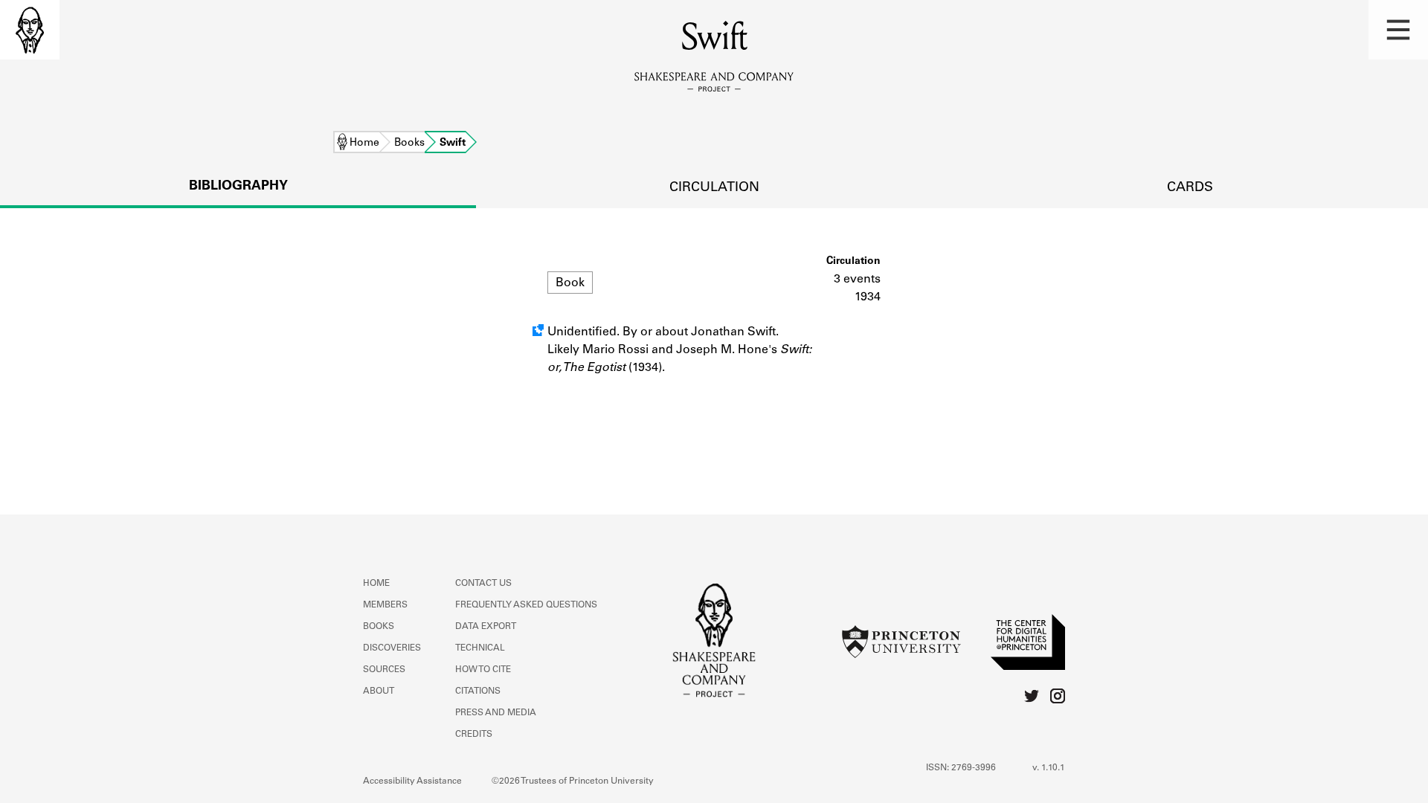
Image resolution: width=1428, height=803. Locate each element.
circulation (714, 188)
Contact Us (483, 583)
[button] (1398, 29)
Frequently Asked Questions (526, 605)
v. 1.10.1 (1048, 768)
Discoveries (392, 648)
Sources (384, 669)
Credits (473, 734)
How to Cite (483, 669)
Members (385, 605)
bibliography (238, 186)
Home (364, 143)
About (378, 691)
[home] (30, 29)
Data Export (485, 626)
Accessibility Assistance (412, 781)
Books (409, 143)
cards (1190, 188)
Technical (480, 648)
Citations (478, 691)
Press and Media (495, 713)
